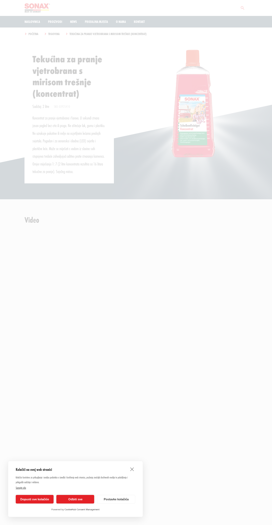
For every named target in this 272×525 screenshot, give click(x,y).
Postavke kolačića (116, 499)
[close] (132, 469)
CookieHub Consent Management (82, 509)
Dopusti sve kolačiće (34, 499)
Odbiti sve (75, 499)
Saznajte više (21, 488)
